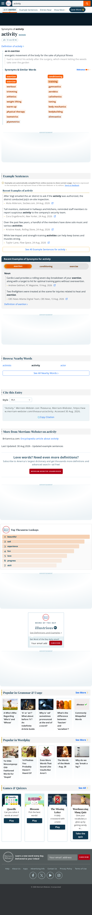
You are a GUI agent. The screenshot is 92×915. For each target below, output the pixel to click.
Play (11, 820)
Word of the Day (45, 623)
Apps (25, 868)
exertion (18, 266)
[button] (60, 10)
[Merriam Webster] (45, 617)
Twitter (41, 875)
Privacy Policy (66, 868)
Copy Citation (47, 417)
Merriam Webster (8, 856)
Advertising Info (38, 868)
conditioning (46, 266)
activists (7, 365)
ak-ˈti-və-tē (9, 39)
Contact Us (53, 868)
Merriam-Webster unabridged (46, 471)
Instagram (58, 875)
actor (63, 365)
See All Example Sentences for (45, 249)
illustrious (44, 628)
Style (5, 399)
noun (22, 34)
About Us (16, 868)
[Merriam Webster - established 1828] (8, 3)
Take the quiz (80, 835)
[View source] (52, 203)
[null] (55, 627)
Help (7, 868)
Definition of (11, 46)
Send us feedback (72, 185)
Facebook (33, 875)
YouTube (50, 875)
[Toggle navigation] (3, 3)
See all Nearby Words (45, 373)
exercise (74, 266)
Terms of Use (81, 868)
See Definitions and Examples (45, 632)
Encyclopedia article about (40, 438)
